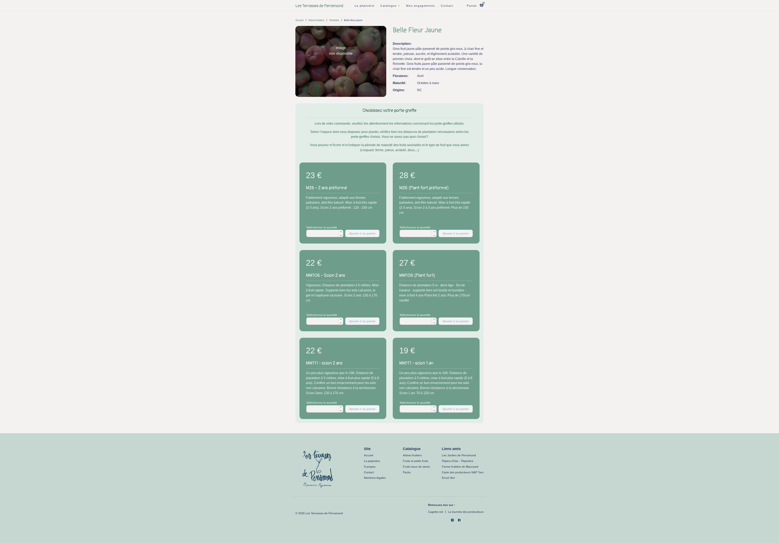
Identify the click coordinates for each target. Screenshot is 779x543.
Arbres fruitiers (316, 20)
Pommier (334, 20)
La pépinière (364, 5)
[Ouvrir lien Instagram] (452, 520)
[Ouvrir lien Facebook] (459, 520)
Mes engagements (420, 5)
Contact (447, 5)
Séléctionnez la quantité (321, 227)
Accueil (299, 20)
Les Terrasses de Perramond (319, 5)
